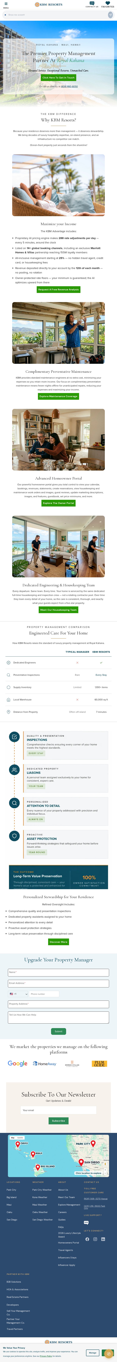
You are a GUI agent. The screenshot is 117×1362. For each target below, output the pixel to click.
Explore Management (69, 1204)
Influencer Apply (66, 1265)
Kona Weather (39, 1197)
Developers (13, 1304)
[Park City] (86, 1143)
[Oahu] (20, 1143)
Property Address (18, 1003)
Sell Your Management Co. (18, 1312)
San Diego (12, 1219)
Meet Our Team (66, 1197)
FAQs (61, 1227)
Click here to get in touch (58, 77)
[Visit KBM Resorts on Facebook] (87, 1239)
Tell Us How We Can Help (22, 1014)
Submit (58, 1031)
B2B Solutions (14, 1281)
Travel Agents (65, 1250)
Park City (11, 1189)
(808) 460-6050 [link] (69, 86)
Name (12, 972)
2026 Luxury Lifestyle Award (69, 1235)
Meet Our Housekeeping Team (58, 609)
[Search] (110, 15)
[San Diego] (89, 1162)
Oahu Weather (40, 1212)
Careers (62, 1212)
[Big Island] (46, 1167)
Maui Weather (39, 1204)
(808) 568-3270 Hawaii (96, 1198)
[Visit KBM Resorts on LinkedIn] (103, 1239)
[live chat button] (86, 1223)
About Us (63, 1189)
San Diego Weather (42, 1219)
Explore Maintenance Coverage (58, 396)
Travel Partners (15, 1329)
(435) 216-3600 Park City (94, 1207)
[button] (107, 4)
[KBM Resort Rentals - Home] (58, 1343)
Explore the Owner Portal (58, 503)
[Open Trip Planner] (108, 1353)
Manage (92, 1352)
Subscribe (58, 1120)
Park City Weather (42, 1189)
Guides (62, 1219)
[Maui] (36, 1153)
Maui (9, 1204)
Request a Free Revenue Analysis (58, 289)
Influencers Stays (67, 1257)
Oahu (9, 1212)
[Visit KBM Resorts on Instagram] (95, 1239)
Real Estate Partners (17, 1297)
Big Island (11, 1197)
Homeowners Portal (68, 1242)
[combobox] (16, 994)
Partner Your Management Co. (16, 1321)
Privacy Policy (46, 1356)
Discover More (58, 942)
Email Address (17, 983)
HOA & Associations (17, 1289)
